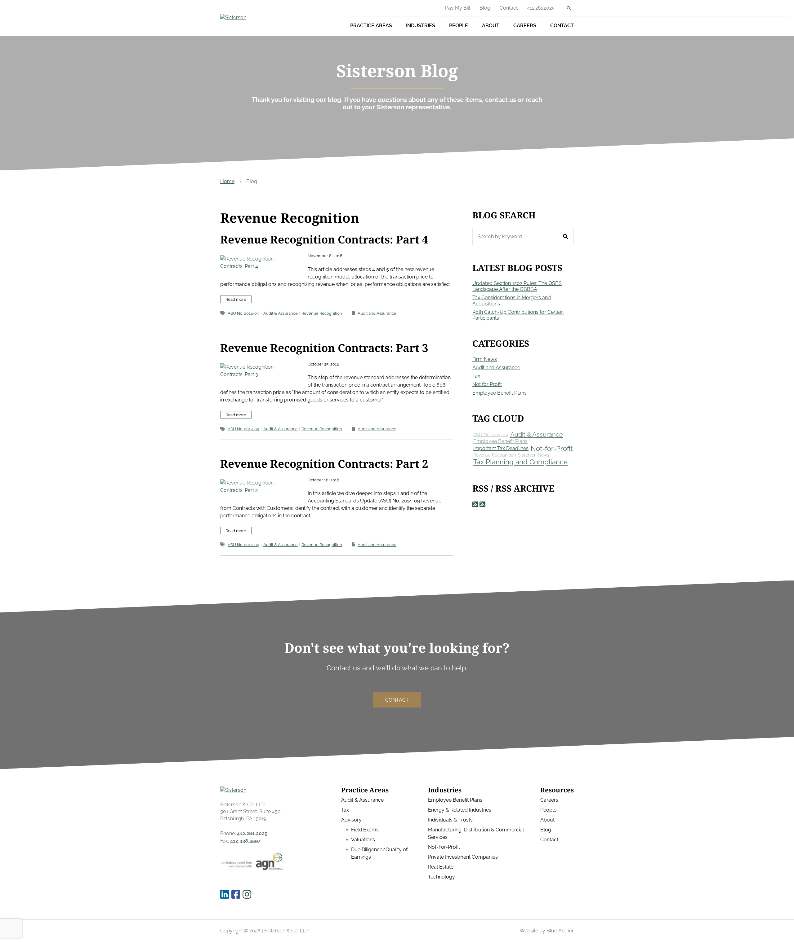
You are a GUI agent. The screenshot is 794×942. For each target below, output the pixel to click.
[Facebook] (235, 894)
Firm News (484, 359)
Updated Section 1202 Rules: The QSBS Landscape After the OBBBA (517, 286)
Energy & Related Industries (459, 810)
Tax (476, 376)
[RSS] (475, 504)
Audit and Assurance (377, 313)
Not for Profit (487, 384)
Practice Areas (371, 25)
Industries (420, 25)
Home (227, 181)
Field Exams (365, 830)
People (458, 25)
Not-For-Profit (444, 847)
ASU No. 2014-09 (243, 313)
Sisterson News (533, 455)
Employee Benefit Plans (499, 393)
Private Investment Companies (463, 857)
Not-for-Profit (552, 449)
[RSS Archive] (482, 504)
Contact (562, 25)
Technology (441, 877)
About (490, 25)
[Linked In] (224, 894)
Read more (235, 299)
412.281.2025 (541, 8)
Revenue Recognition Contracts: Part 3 (324, 347)
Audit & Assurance (280, 313)
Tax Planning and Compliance (520, 462)
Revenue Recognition (321, 313)
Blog (485, 8)
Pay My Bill (457, 8)
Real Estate (440, 867)
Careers (524, 25)
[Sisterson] (265, 17)
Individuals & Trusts (450, 820)
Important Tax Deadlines (501, 448)
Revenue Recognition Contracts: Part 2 (324, 463)
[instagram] (247, 894)
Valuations (363, 840)
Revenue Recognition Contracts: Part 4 (324, 239)
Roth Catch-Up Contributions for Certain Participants (518, 315)
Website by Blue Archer (547, 931)
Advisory (351, 820)
